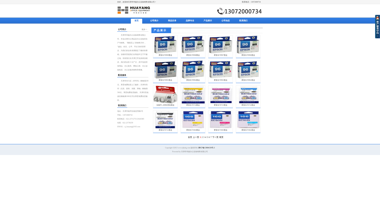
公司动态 (225, 20)
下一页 (215, 137)
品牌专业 (190, 20)
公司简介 (154, 20)
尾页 (221, 137)
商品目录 (172, 20)
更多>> (144, 29)
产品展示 (208, 20)
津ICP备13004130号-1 (206, 148)
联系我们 (243, 20)
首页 (136, 20)
